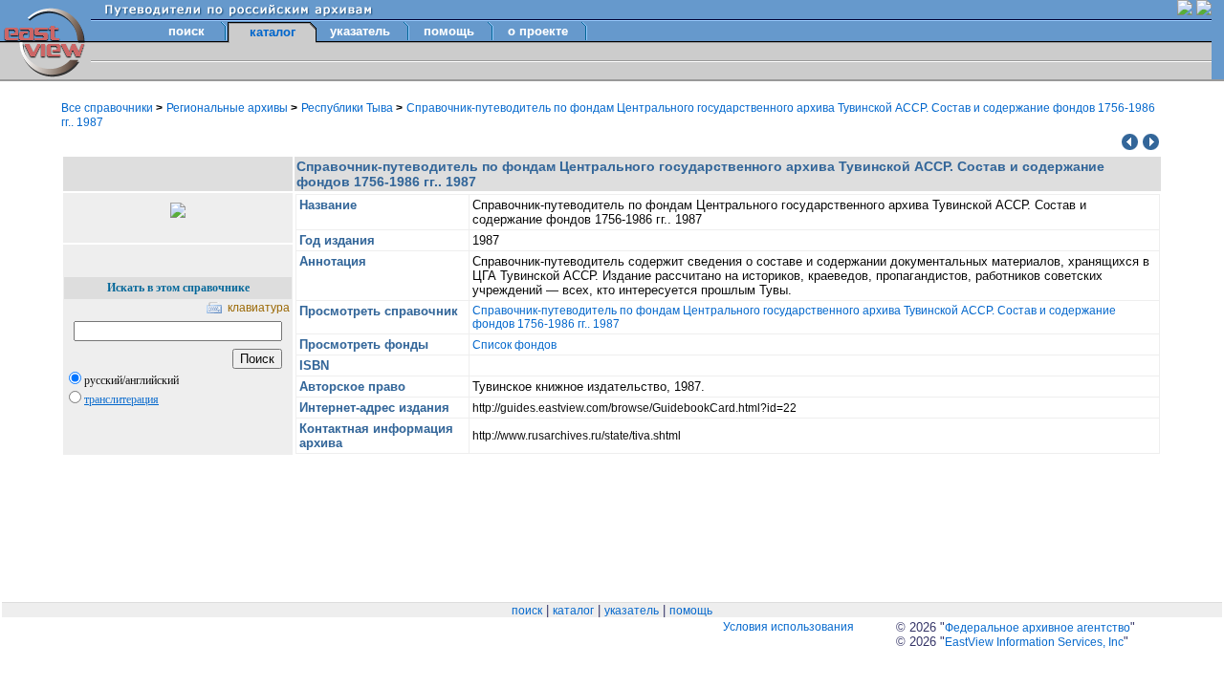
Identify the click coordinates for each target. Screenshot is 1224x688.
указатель (360, 31)
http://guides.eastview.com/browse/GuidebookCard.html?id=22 (634, 408)
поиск (186, 31)
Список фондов (514, 345)
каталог (573, 610)
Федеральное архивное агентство (1037, 627)
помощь (449, 31)
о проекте (538, 31)
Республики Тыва (348, 108)
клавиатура (259, 307)
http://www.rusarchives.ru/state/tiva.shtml (576, 435)
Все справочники (108, 108)
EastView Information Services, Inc (1034, 642)
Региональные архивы (228, 108)
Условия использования (788, 627)
